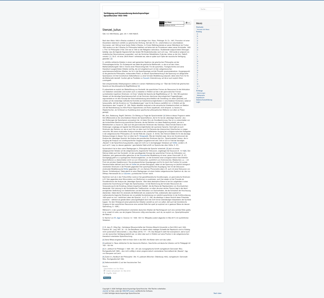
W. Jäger (117, 218)
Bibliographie (201, 95)
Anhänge (199, 91)
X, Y (198, 86)
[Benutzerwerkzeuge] (187, 23)
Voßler (175, 143)
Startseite (199, 27)
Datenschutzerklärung (204, 100)
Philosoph (107, 278)
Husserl (142, 155)
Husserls (146, 78)
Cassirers (127, 173)
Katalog (199, 31)
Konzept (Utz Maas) (203, 29)
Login (198, 102)
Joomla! (105, 291)
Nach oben (217, 293)
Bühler (126, 169)
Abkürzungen (201, 93)
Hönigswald (143, 136)
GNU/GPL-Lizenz (128, 291)
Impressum (200, 97)
